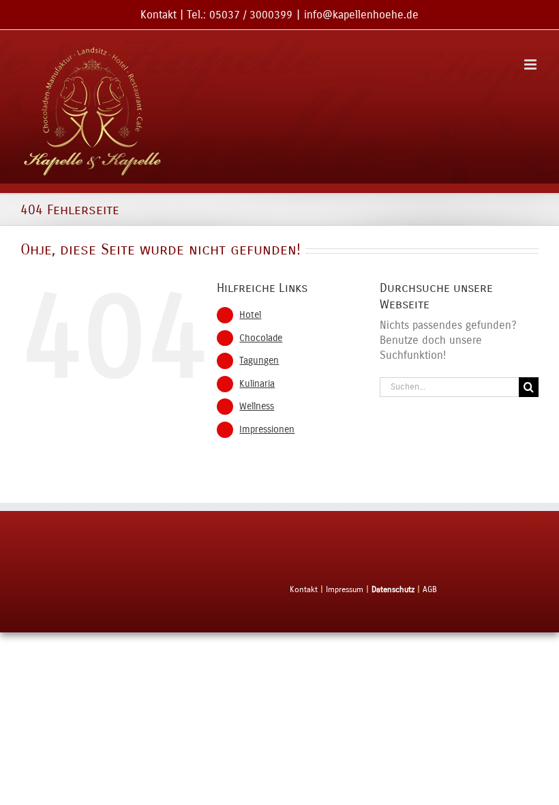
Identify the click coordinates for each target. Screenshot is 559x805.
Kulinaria (257, 384)
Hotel (250, 315)
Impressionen (266, 429)
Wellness (256, 406)
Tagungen (259, 360)
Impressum (344, 589)
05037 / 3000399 (250, 14)
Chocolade (260, 338)
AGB (430, 589)
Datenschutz (393, 589)
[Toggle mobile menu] (531, 64)
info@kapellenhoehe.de (361, 14)
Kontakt (158, 14)
